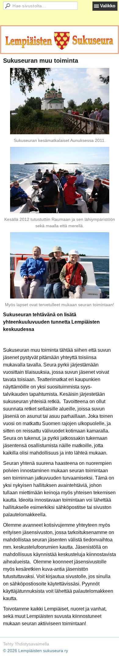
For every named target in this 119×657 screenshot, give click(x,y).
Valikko (107, 5)
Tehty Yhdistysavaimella (26, 643)
